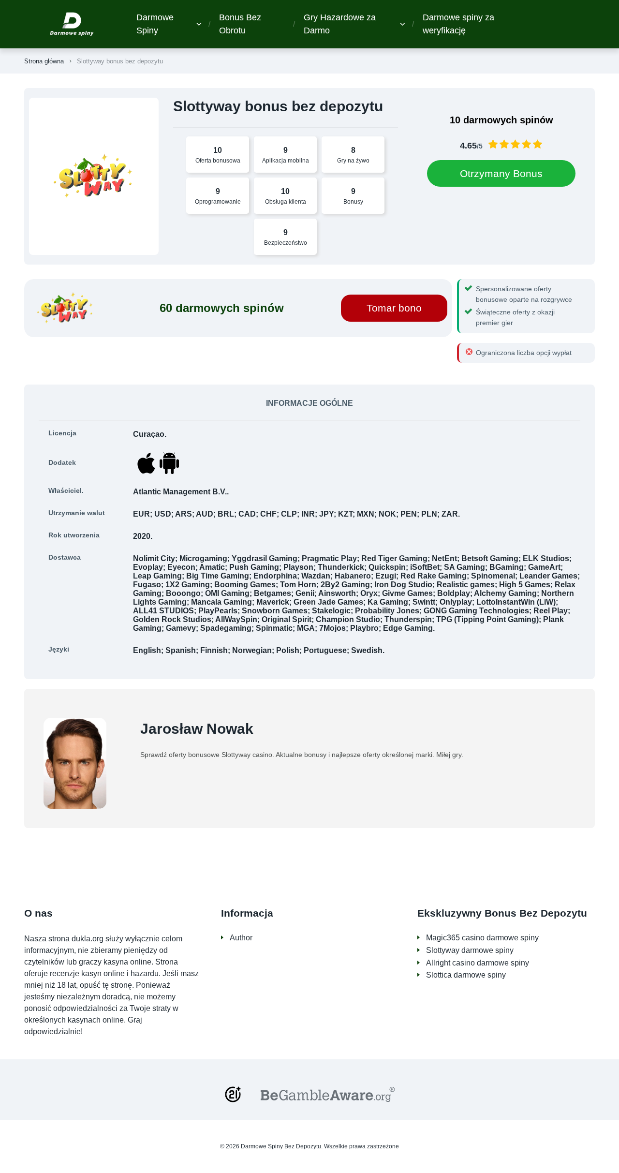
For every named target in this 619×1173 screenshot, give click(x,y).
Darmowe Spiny (155, 24)
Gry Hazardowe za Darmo (340, 24)
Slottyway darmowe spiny (470, 950)
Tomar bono (394, 307)
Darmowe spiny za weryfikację (458, 24)
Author (241, 938)
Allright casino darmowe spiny (477, 963)
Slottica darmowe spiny (466, 975)
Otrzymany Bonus (501, 173)
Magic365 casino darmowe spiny (482, 938)
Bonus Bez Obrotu (240, 24)
